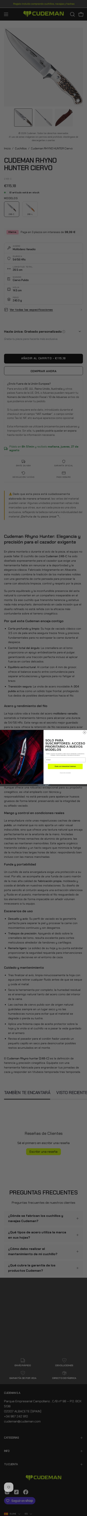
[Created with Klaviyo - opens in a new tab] (44, 785)
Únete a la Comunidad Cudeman (65, 766)
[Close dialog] (84, 732)
